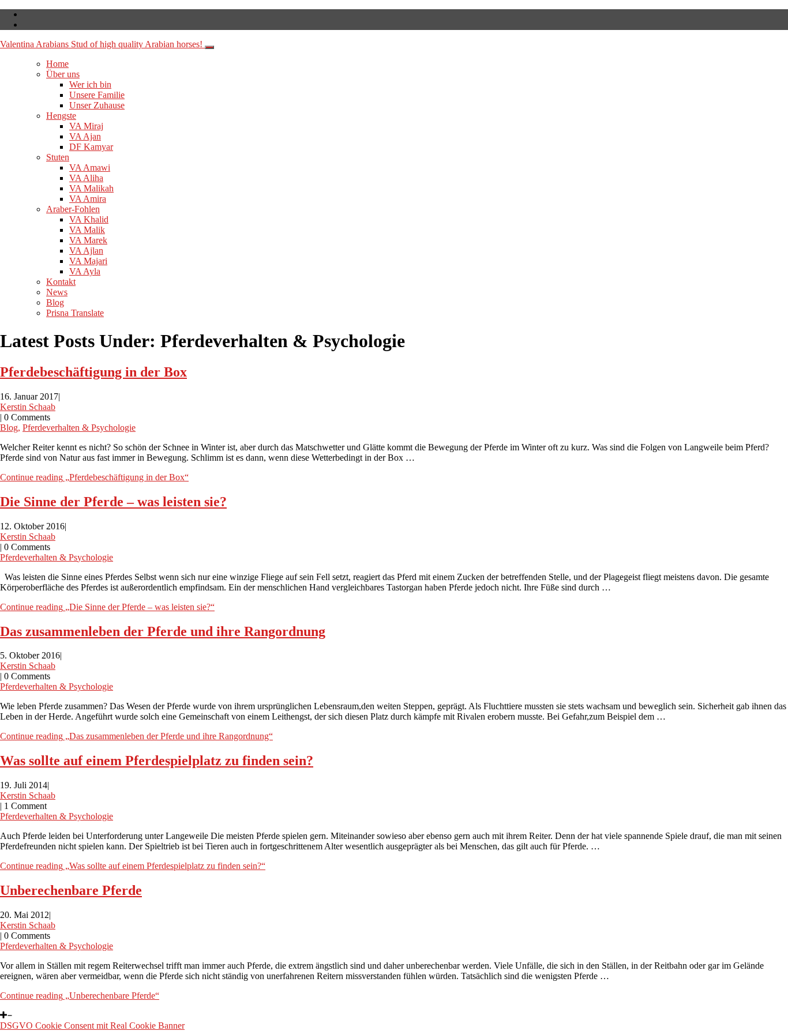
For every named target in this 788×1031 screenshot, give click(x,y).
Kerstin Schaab (27, 407)
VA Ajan (85, 136)
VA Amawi (89, 167)
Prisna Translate (75, 313)
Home (57, 64)
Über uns (63, 74)
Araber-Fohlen (73, 209)
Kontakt (61, 282)
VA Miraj (86, 126)
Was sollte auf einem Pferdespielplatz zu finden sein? (156, 760)
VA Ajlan (86, 250)
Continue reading (94, 477)
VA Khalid (88, 219)
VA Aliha (86, 178)
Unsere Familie (97, 95)
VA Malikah (91, 188)
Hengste (61, 116)
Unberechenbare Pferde (71, 890)
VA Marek (88, 240)
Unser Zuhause (97, 105)
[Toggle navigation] (209, 47)
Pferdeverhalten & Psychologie (79, 427)
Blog (55, 302)
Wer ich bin (90, 84)
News (56, 292)
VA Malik (87, 230)
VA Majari (88, 261)
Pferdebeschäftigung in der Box (93, 371)
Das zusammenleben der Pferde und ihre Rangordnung (162, 631)
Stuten (57, 157)
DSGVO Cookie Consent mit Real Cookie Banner (92, 1025)
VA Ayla (84, 271)
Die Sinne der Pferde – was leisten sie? (113, 501)
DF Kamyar (91, 147)
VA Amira (87, 199)
